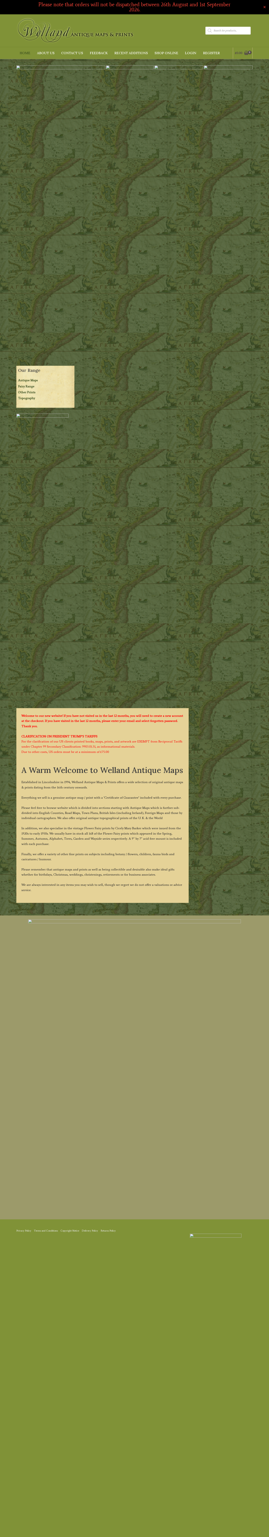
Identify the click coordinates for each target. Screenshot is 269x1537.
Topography (26, 398)
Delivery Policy (90, 1230)
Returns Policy (108, 1230)
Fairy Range (26, 386)
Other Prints (26, 392)
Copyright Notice (69, 1230)
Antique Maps (28, 380)
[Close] (264, 7)
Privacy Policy (23, 1230)
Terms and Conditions (46, 1230)
